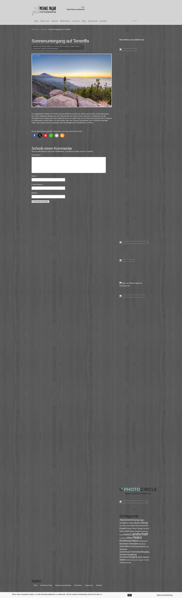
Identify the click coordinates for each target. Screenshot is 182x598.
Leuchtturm (122, 538)
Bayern (138, 523)
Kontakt (103, 21)
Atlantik (131, 523)
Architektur (123, 523)
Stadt (122, 560)
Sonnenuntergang (128, 557)
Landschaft (139, 534)
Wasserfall (128, 562)
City (120, 525)
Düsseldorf (144, 526)
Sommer (123, 549)
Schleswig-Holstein (138, 547)
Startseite (35, 29)
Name (34, 176)
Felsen (134, 528)
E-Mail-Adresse (38, 184)
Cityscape (126, 526)
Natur (137, 537)
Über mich (44, 21)
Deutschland (134, 526)
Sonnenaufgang (128, 554)
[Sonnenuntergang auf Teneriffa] (71, 80)
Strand (127, 560)
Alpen (141, 520)
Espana (122, 528)
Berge (145, 522)
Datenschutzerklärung (63, 585)
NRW (121, 546)
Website (34, 193)
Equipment (93, 21)
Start (36, 21)
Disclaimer (78, 585)
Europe (128, 528)
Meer (130, 537)
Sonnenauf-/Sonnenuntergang (134, 552)
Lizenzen (76, 21)
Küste (127, 534)
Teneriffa (43, 48)
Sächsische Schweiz (137, 560)
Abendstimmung (129, 519)
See (147, 546)
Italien (132, 531)
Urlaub (121, 563)
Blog (84, 21)
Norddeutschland (128, 540)
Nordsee (142, 544)
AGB (35, 585)
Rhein (127, 546)
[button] (34, 135)
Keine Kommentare (52, 48)
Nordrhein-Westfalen (129, 544)
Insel (127, 531)
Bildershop (65, 21)
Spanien (146, 557)
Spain (140, 557)
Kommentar (36, 155)
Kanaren (138, 531)
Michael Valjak (46, 46)
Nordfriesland (143, 541)
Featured (43, 29)
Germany (146, 528)
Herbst (121, 531)
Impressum (89, 585)
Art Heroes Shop (46, 585)
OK (129, 595)
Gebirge (140, 528)
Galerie (55, 21)
